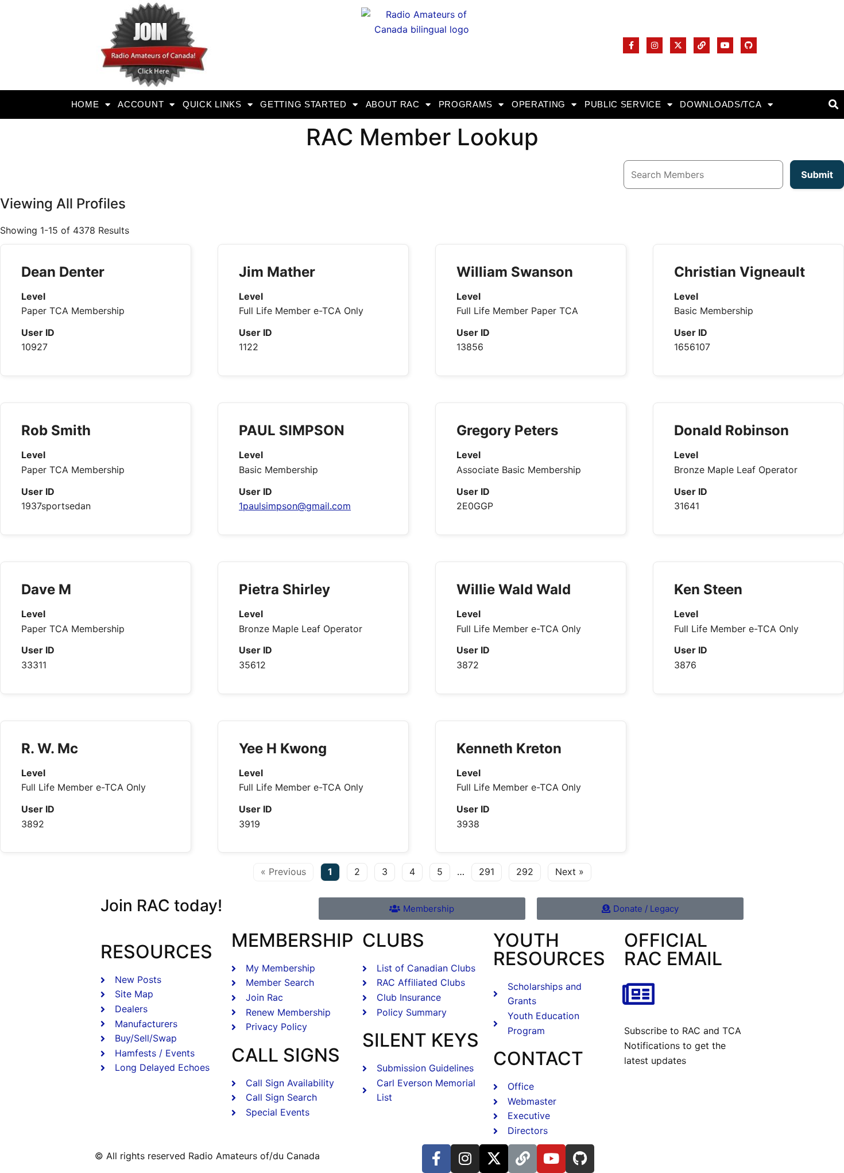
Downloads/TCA (720, 104)
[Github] (749, 45)
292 (524, 871)
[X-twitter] (678, 45)
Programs (466, 104)
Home (85, 104)
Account (141, 104)
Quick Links (212, 104)
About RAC (393, 104)
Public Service (622, 104)
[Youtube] (725, 45)
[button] (833, 105)
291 (486, 871)
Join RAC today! (161, 905)
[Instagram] (654, 45)
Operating (539, 104)
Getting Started (303, 104)
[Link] (702, 45)
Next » (569, 871)
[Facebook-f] (631, 45)
